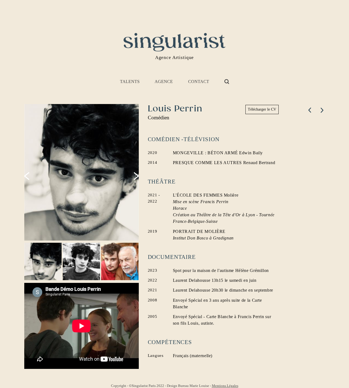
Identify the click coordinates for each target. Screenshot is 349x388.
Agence (164, 81)
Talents (130, 81)
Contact (198, 81)
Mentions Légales (225, 386)
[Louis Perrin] (82, 172)
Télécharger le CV (262, 109)
